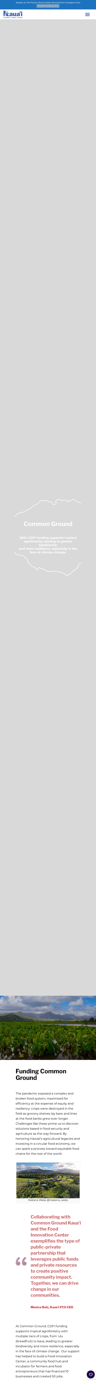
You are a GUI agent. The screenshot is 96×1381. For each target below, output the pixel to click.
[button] (87, 14)
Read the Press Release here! (48, 6)
